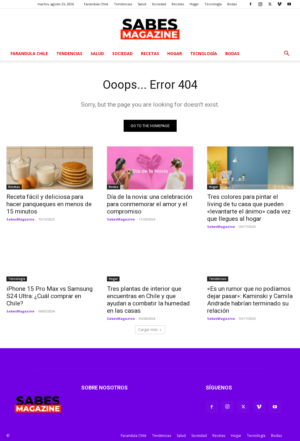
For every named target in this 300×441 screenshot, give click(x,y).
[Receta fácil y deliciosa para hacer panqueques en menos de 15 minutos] (49, 167)
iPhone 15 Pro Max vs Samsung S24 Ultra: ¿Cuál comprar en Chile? (49, 296)
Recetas (178, 4)
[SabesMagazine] (150, 28)
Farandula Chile (96, 4)
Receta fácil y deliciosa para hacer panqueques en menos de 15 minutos (49, 204)
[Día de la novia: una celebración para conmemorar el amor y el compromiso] (150, 167)
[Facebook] (250, 4)
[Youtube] (289, 4)
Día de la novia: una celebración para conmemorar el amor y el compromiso (149, 204)
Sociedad (159, 4)
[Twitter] (269, 4)
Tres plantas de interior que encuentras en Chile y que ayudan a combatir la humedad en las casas (148, 299)
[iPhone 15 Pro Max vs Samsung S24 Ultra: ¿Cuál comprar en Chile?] (49, 259)
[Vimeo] (279, 4)
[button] (286, 54)
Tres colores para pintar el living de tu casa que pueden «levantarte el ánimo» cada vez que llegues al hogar (249, 207)
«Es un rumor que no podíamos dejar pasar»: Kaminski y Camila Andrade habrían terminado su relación (250, 299)
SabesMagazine (20, 219)
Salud (142, 4)
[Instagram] (260, 4)
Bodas (232, 4)
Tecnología (213, 4)
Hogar (194, 4)
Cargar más (148, 329)
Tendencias (123, 4)
